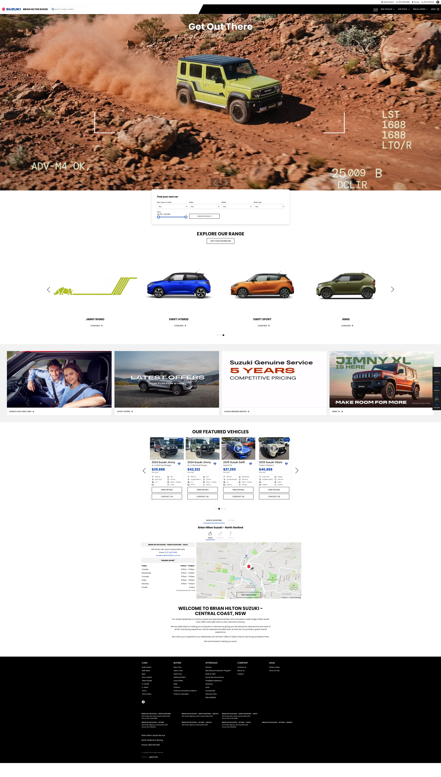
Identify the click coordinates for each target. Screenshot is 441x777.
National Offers (180, 677)
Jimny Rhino (146, 694)
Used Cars (178, 674)
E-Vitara (145, 687)
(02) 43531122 (151, 727)
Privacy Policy (274, 667)
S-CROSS (145, 684)
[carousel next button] (226, 182)
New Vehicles (386, 9)
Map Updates (210, 697)
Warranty (209, 684)
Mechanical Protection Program (218, 670)
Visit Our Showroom (220, 241)
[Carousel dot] (217, 335)
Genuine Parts (211, 694)
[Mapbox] (202, 597)
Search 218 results (204, 216)
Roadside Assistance (213, 680)
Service (208, 667)
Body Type (257, 202)
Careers (240, 674)
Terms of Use (274, 670)
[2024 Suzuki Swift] (167, 448)
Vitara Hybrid (147, 680)
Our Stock (402, 9)
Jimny (144, 690)
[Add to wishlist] (179, 464)
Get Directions (249, 595)
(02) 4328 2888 (171, 552)
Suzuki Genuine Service (214, 677)
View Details (167, 489)
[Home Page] (11, 9)
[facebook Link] (437, 2)
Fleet (175, 684)
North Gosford (214, 520)
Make (191, 202)
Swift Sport (146, 670)
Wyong (231, 520)
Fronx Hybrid (147, 677)
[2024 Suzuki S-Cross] (203, 448)
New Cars (177, 667)
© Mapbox (284, 597)
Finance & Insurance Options (185, 690)
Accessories (210, 690)
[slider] (158, 217)
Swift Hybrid (146, 667)
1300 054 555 (154, 745)
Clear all (279, 197)
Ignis (143, 674)
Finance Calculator (181, 694)
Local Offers (178, 680)
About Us (240, 670)
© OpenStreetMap (295, 597)
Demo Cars (178, 670)
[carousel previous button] (215, 182)
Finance (177, 687)
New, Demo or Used (164, 202)
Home (375, 9)
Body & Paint (210, 674)
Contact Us (167, 496)
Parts (207, 687)
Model (223, 202)
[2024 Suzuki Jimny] (238, 448)
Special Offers (419, 9)
